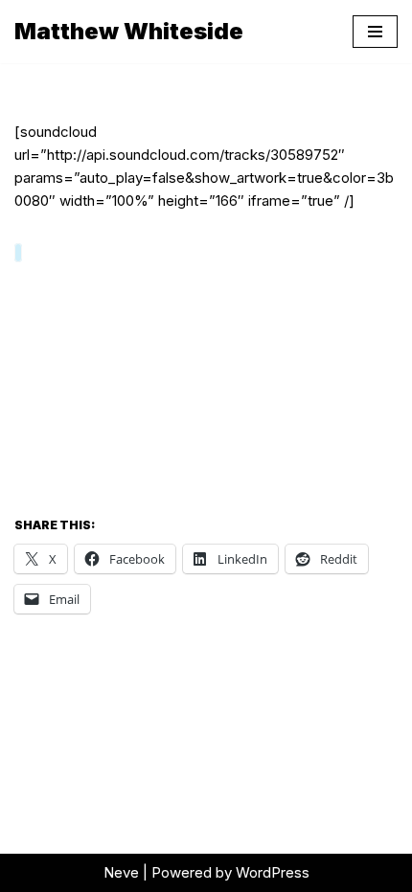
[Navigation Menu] (375, 31)
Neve (121, 872)
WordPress (272, 872)
